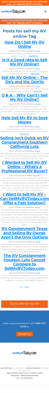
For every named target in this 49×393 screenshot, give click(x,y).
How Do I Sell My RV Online (24, 44)
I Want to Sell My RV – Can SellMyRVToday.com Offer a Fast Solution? (24, 198)
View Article (33, 56)
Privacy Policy (24, 373)
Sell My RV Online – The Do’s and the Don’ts (24, 79)
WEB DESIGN (15, 375)
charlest (37, 51)
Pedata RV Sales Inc (33, 368)
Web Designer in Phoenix (29, 375)
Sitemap (33, 373)
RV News (40, 373)
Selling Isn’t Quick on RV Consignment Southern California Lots (24, 142)
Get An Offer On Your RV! (24, 303)
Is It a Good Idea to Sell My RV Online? (24, 61)
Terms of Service (12, 373)
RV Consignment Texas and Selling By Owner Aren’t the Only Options (24, 232)
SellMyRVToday (6, 368)
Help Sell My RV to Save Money (24, 119)
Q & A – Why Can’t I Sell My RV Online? (24, 97)
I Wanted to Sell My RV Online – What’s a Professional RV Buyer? (25, 166)
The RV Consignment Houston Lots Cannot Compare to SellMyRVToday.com (24, 262)
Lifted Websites (27, 378)
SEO (18, 378)
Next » (27, 287)
